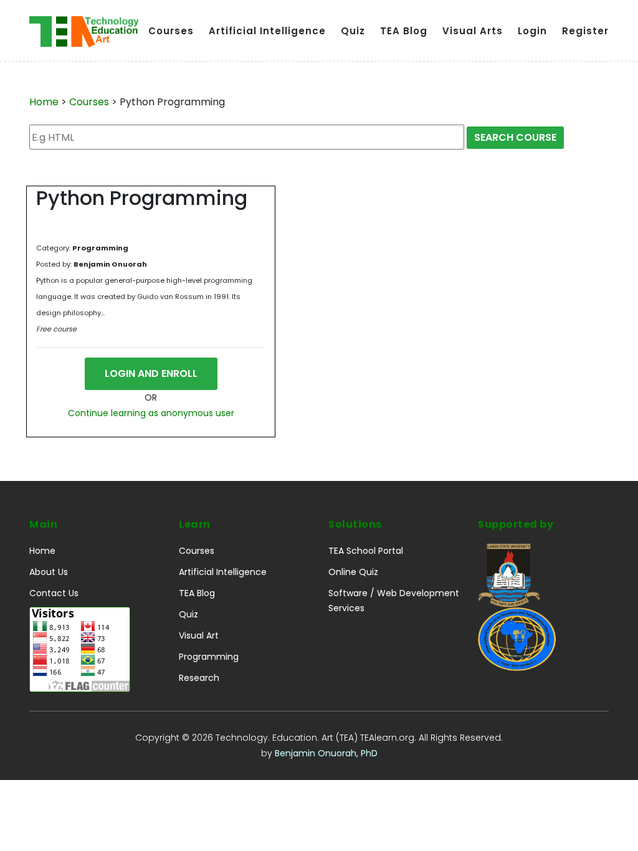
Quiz (353, 30)
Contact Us (54, 593)
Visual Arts (472, 30)
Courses (171, 30)
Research (199, 678)
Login (532, 30)
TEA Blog (403, 30)
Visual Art (199, 635)
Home (44, 102)
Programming (209, 656)
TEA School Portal (365, 550)
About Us (48, 572)
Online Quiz (353, 572)
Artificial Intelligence (267, 30)
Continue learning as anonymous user (151, 413)
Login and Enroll (151, 373)
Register (585, 30)
